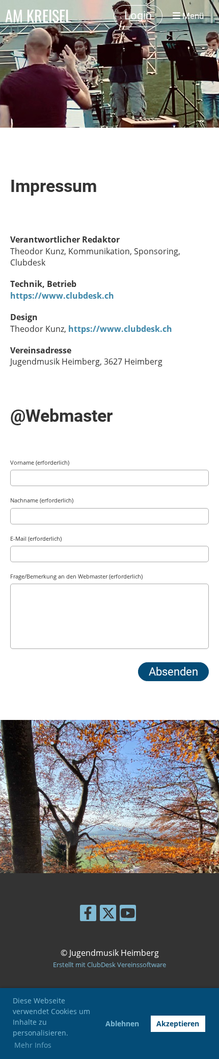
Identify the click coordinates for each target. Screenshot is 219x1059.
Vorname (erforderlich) (39, 462)
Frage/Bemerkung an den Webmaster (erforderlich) (76, 576)
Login (138, 15)
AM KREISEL (38, 16)
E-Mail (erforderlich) (36, 538)
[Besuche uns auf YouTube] (128, 915)
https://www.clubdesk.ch (62, 295)
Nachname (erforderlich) (41, 500)
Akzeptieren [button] (177, 1023)
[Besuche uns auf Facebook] (88, 915)
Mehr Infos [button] (32, 1045)
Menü (192, 16)
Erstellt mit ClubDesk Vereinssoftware (109, 964)
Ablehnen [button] (122, 1023)
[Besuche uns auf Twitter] (108, 915)
